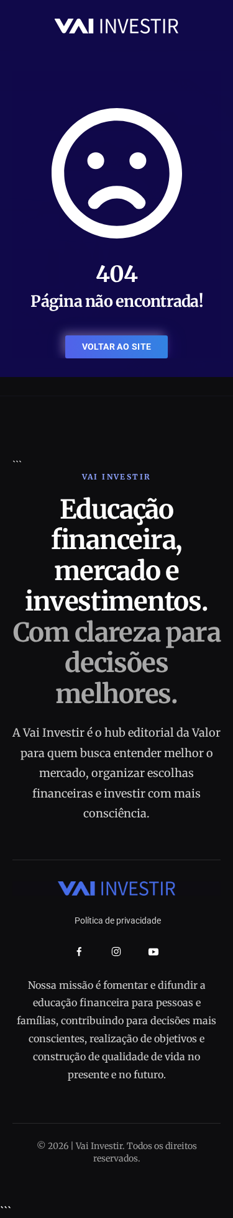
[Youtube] (153, 951)
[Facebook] (79, 952)
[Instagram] (116, 952)
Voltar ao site (117, 347)
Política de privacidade (118, 920)
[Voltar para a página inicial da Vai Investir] (117, 25)
